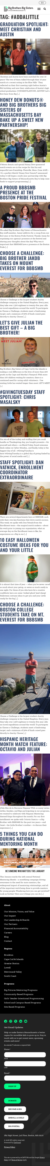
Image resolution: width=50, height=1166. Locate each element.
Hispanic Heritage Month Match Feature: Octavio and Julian (23, 744)
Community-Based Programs (18, 994)
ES (42, 2)
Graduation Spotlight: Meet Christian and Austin (24, 29)
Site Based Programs (14, 1006)
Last (5, 1067)
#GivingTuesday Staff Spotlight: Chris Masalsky (22, 396)
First (6, 1058)
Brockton (8, 955)
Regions (8, 948)
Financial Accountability (16, 928)
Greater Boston (11, 963)
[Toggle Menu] (39, 9)
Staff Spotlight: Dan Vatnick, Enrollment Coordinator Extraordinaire (22, 470)
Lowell (7, 967)
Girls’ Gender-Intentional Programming (24, 998)
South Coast (10, 976)
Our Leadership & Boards (16, 919)
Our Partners (10, 924)
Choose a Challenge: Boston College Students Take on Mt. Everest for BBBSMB (22, 612)
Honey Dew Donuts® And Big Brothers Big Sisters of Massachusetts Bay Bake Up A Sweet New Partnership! (23, 112)
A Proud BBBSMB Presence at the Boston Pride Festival (23, 192)
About (7, 905)
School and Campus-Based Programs (22, 1002)
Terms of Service (16, 1160)
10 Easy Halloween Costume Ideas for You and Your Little (24, 544)
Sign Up (12, 1086)
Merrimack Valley (13, 971)
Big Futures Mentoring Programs (20, 990)
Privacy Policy (9, 1147)
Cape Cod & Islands (13, 959)
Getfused (17, 1143)
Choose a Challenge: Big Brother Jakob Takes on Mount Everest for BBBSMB (22, 260)
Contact (8, 941)
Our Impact (10, 915)
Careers (8, 932)
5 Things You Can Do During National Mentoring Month (21, 838)
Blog (6, 936)
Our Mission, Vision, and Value (19, 911)
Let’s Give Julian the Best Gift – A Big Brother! (21, 327)
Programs (9, 983)
